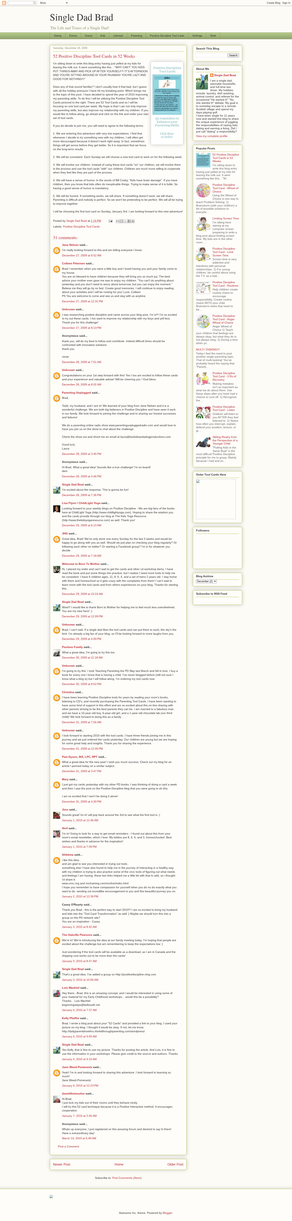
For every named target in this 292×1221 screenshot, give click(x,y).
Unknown (68, 309)
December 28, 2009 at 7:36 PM (81, 495)
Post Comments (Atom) (127, 1177)
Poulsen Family (72, 647)
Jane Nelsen (70, 244)
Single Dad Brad (81, 16)
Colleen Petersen (73, 263)
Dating (57, 35)
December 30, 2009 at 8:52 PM (81, 684)
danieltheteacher (73, 1093)
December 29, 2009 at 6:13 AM (81, 525)
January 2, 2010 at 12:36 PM (80, 896)
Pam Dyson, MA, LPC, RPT (80, 756)
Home (119, 1164)
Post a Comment (68, 1146)
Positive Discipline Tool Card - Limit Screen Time (224, 252)
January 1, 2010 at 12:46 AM (80, 820)
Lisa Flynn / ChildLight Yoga (81, 503)
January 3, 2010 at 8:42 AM (79, 926)
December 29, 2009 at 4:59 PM (81, 638)
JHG (65, 533)
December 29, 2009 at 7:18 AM (81, 555)
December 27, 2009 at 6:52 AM (81, 255)
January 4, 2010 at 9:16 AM (79, 1059)
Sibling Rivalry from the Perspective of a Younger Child (225, 440)
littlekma (67, 854)
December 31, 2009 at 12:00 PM (82, 748)
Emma (73, 35)
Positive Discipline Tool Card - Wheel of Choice (225, 188)
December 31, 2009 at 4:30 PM (81, 801)
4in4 (65, 828)
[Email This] (118, 221)
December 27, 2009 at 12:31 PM (82, 301)
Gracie (88, 35)
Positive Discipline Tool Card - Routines (225, 284)
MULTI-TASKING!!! (208, 349)
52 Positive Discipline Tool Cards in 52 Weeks (226, 158)
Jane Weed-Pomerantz (77, 1067)
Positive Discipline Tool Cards (167, 35)
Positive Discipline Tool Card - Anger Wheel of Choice (224, 319)
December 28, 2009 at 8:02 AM (81, 384)
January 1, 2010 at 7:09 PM (79, 846)
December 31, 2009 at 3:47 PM (81, 771)
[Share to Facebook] (129, 221)
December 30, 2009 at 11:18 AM (82, 657)
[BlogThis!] (122, 221)
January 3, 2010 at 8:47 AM (79, 961)
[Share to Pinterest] (133, 221)
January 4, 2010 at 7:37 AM (79, 1010)
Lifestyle (118, 35)
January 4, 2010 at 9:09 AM (79, 1036)
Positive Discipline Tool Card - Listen (224, 408)
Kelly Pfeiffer (70, 1018)
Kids (102, 35)
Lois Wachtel (70, 987)
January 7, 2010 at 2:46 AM (79, 1115)
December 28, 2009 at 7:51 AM (81, 362)
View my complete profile (211, 136)
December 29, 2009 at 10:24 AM (82, 593)
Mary (65, 779)
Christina (68, 692)
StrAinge (197, 35)
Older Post (175, 1164)
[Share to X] (125, 221)
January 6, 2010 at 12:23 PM (80, 1085)
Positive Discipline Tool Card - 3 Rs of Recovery (224, 376)
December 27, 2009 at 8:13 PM (81, 327)
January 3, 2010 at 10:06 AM (80, 979)
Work (213, 35)
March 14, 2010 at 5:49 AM (79, 1138)
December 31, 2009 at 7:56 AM (81, 722)
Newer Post (61, 1164)
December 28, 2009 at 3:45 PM (81, 453)
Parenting (136, 35)
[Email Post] (110, 220)
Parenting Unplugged (76, 392)
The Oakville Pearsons (77, 934)
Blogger (167, 1212)
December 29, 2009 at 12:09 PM (82, 616)
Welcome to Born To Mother (81, 563)
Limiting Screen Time (226, 218)
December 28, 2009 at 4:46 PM (81, 476)
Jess (65, 809)
